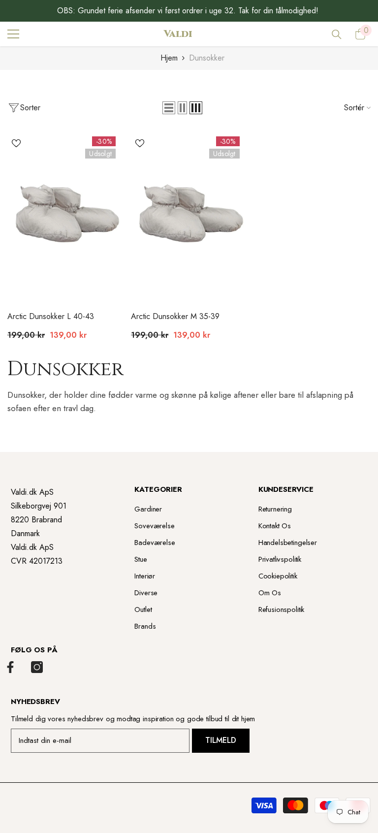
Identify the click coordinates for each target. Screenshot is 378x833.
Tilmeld (220, 740)
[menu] (13, 34)
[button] (168, 107)
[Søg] (337, 34)
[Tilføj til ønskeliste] (16, 143)
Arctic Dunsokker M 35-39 (175, 316)
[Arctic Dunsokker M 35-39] (189, 216)
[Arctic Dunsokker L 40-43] (65, 216)
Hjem (169, 58)
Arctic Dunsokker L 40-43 (50, 316)
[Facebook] (10, 667)
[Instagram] (37, 667)
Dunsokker (206, 58)
